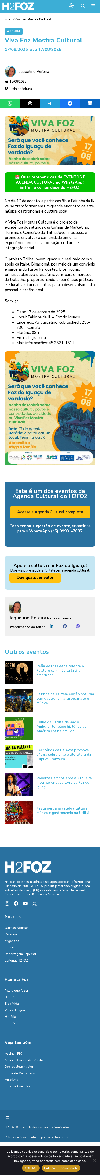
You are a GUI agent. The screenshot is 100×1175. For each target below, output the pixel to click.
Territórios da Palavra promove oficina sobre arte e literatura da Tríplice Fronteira (64, 754)
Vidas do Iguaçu (16, 1010)
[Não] (94, 1160)
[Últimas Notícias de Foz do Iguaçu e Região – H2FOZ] (18, 6)
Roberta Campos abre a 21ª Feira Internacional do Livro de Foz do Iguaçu (64, 782)
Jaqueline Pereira (34, 71)
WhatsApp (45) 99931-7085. (56, 531)
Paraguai (11, 934)
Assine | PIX (13, 1053)
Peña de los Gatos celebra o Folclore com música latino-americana (60, 670)
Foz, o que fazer (16, 990)
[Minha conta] (71, 6)
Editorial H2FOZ (16, 960)
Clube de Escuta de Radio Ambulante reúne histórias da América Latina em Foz (62, 726)
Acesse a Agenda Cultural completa (50, 512)
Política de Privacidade (20, 1137)
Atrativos (11, 1079)
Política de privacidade (61, 1168)
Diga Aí (10, 997)
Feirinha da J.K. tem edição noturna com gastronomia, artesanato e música (65, 698)
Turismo (11, 947)
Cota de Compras (17, 1086)
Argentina (12, 941)
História (10, 1016)
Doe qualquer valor (35, 577)
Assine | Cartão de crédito (24, 1060)
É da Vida (12, 1003)
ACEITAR (30, 1168)
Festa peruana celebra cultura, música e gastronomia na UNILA (63, 810)
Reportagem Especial (20, 954)
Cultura (10, 1023)
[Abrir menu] (7, 1117)
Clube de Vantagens (20, 1073)
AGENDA (13, 31)
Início (8, 19)
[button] (83, 6)
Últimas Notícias (17, 928)
